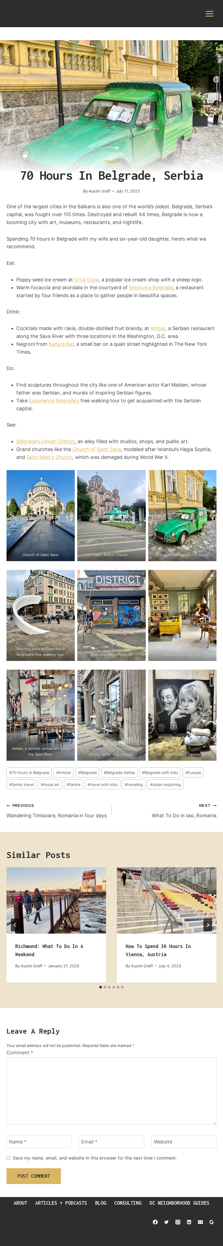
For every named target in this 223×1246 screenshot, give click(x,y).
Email (89, 1142)
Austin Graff (99, 191)
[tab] (100, 987)
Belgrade (87, 772)
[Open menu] (209, 13)
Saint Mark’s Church (49, 457)
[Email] (200, 1222)
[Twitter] (166, 1222)
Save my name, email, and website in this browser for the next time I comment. (95, 1158)
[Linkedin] (189, 1222)
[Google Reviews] (211, 1222)
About (20, 1203)
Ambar (157, 328)
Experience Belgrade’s (54, 400)
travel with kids (103, 784)
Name (17, 1142)
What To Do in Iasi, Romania (184, 810)
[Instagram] (178, 1222)
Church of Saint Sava (96, 449)
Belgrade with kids (160, 772)
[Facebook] (155, 1222)
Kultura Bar (61, 344)
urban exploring (165, 784)
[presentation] (56, 900)
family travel (21, 784)
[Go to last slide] (15, 924)
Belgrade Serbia (119, 772)
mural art (50, 784)
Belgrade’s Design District (45, 441)
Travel (111, 162)
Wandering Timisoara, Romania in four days (57, 810)
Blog (100, 1203)
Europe (193, 772)
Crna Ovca (86, 279)
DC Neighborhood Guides (179, 1203)
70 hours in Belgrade (29, 772)
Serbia (73, 784)
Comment (20, 1052)
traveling (134, 784)
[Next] (207, 924)
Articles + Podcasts (61, 1203)
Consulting (127, 1203)
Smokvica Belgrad (149, 287)
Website (163, 1142)
